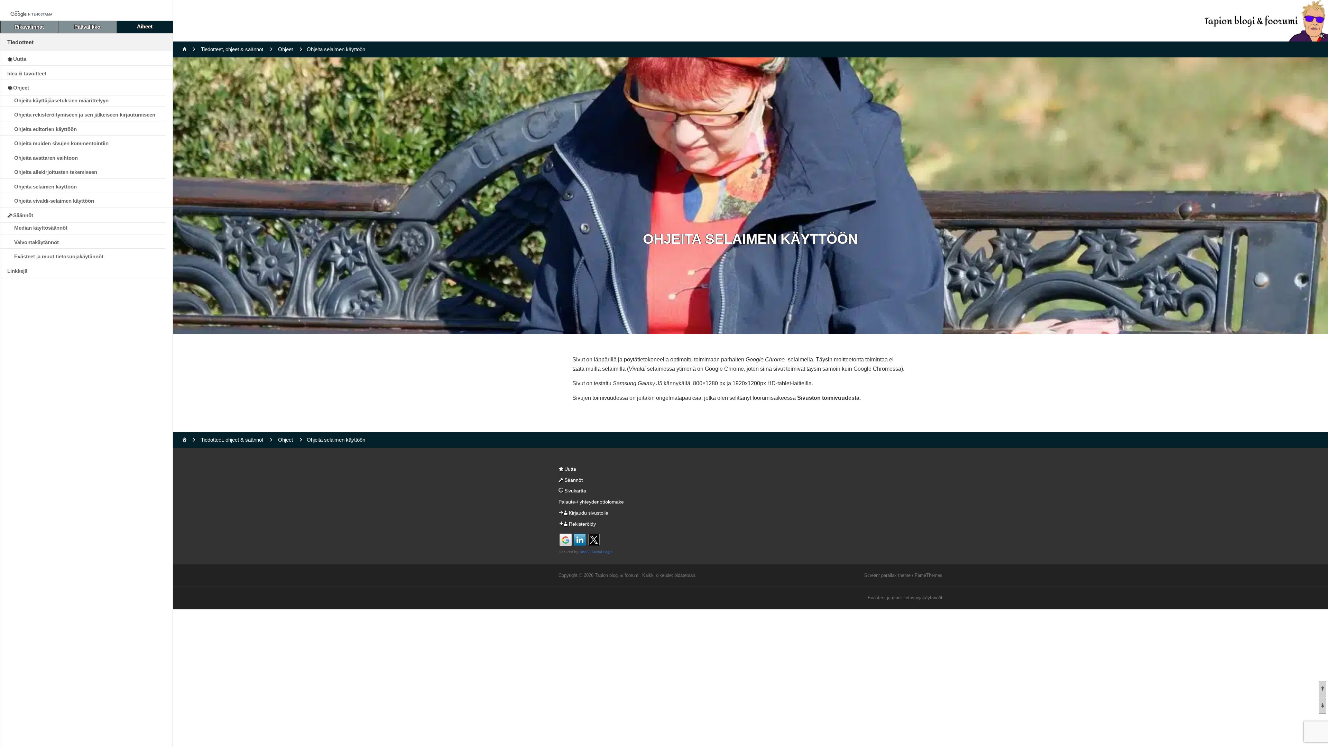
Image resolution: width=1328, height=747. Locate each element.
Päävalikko (87, 27)
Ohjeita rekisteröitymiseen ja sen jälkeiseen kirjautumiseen (84, 115)
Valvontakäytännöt (36, 242)
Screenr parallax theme (887, 575)
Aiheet (145, 26)
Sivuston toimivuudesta (828, 398)
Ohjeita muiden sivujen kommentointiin (61, 143)
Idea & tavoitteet (26, 73)
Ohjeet (21, 88)
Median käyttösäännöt (40, 228)
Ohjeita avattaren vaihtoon (46, 158)
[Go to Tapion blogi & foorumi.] (184, 49)
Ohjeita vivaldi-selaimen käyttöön (54, 201)
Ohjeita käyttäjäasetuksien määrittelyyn (61, 100)
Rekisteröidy (582, 524)
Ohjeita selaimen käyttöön (45, 187)
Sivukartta (575, 491)
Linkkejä (17, 271)
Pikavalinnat (29, 27)
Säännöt (23, 215)
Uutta (19, 59)
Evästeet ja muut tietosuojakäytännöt (58, 256)
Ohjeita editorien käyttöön (45, 129)
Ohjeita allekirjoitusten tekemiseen (55, 172)
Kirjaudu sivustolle (588, 513)
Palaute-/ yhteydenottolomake (591, 502)
